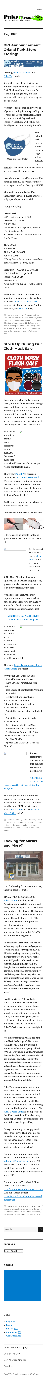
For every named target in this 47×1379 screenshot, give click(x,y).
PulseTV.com (25, 328)
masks (20, 323)
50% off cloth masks (12, 318)
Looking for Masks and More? (20, 843)
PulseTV (8, 76)
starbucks (13, 331)
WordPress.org (13, 1335)
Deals (21, 320)
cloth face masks (13, 822)
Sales (33, 328)
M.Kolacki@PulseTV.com (16, 1161)
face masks (10, 825)
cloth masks (14, 320)
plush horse (24, 326)
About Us (8, 1366)
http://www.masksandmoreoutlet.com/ (23, 1189)
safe (37, 828)
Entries (12, 1328)
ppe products (22, 828)
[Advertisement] (23, 1286)
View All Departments (15, 1360)
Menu (39, 9)
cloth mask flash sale (28, 822)
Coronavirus (23, 1209)
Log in (9, 1325)
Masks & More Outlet (22, 1212)
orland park (14, 326)
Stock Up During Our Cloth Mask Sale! (23, 346)
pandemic (8, 828)
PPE (10, 328)
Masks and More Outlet (27, 301)
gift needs (37, 320)
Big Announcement (28, 318)
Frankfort (28, 320)
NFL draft (27, 323)
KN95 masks (8, 1212)
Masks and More (22, 72)
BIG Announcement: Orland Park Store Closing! (22, 49)
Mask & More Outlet (14, 1111)
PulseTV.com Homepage (16, 1347)
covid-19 (32, 1209)
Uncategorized (32, 315)
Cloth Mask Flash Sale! (27, 477)
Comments (13, 1332)
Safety (6, 830)
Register (10, 1321)
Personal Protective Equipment (16, 1214)
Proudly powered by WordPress (26, 1374)
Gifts (5, 323)
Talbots (32, 331)
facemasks (20, 825)
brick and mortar (10, 1209)
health (27, 825)
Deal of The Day (12, 1354)
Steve (10, 315)
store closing (23, 331)
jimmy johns (12, 323)
